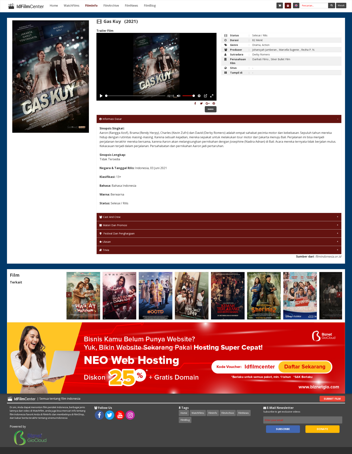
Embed (211, 109)
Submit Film (332, 398)
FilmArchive (111, 5)
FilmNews (131, 5)
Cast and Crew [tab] (111, 217)
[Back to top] (340, 431)
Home (54, 5)
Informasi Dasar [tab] (112, 119)
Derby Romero (261, 54)
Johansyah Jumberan (264, 49)
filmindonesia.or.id (328, 256)
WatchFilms (71, 5)
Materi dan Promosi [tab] (115, 225)
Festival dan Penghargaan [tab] (119, 233)
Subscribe (283, 429)
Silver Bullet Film (280, 59)
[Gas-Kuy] (195, 103)
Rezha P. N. (308, 49)
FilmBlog (150, 5)
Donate (322, 429)
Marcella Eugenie (289, 49)
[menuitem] (54, 5)
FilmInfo (91, 5)
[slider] (135, 95)
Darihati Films (260, 59)
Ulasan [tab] (107, 241)
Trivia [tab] (106, 250)
